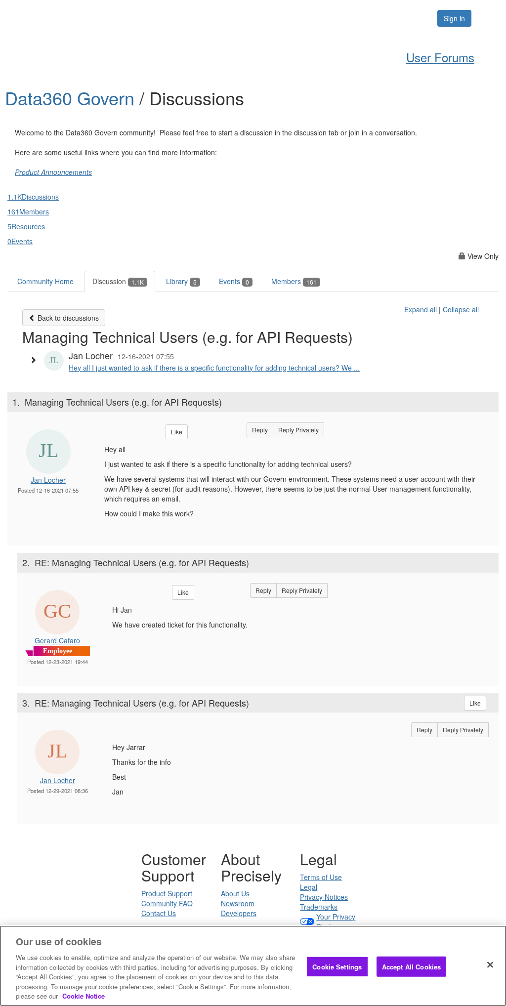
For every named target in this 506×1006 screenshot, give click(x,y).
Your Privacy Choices (335, 921)
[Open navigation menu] (487, 18)
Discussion (118, 281)
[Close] (490, 964)
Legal (308, 887)
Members (294, 281)
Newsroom (237, 903)
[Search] (399, 18)
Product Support (166, 893)
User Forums (440, 57)
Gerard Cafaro (57, 640)
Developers (238, 913)
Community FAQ (167, 903)
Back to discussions (67, 318)
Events (234, 281)
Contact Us (158, 913)
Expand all (420, 309)
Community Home (45, 281)
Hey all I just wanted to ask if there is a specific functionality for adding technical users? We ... (214, 368)
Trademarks (318, 907)
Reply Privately (298, 429)
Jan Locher (48, 480)
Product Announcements (53, 172)
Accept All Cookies (411, 966)
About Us (235, 893)
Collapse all (461, 309)
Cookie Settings (337, 966)
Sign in (454, 18)
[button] (36, 360)
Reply (260, 429)
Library (181, 281)
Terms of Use (321, 877)
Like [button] (176, 431)
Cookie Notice (83, 996)
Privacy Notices (324, 897)
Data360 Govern (72, 97)
